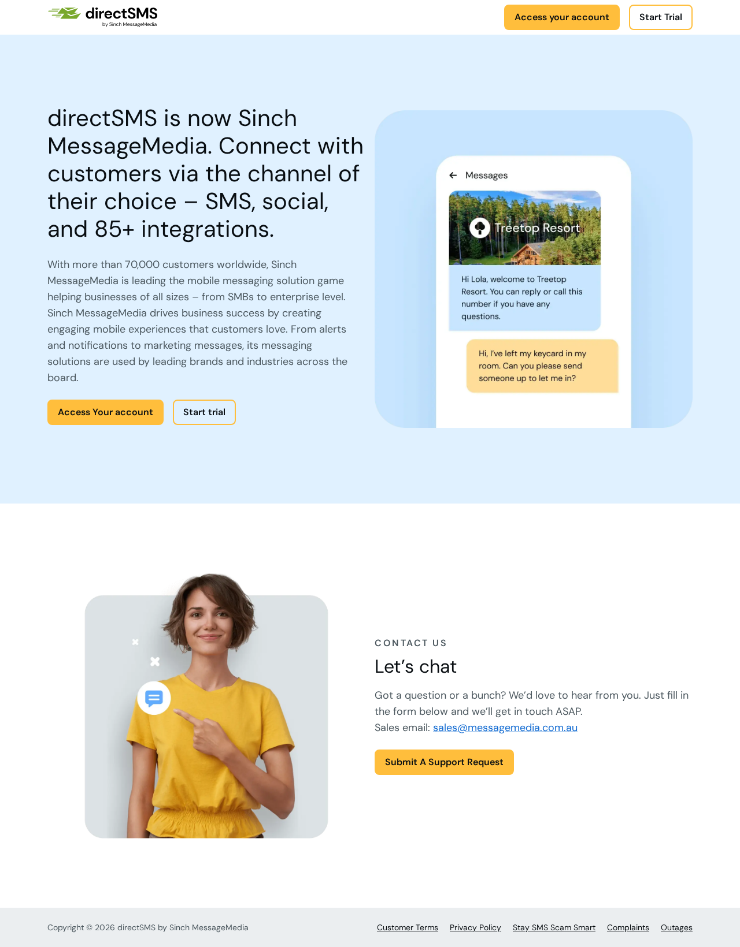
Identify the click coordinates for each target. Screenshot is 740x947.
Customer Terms (407, 927)
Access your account (562, 17)
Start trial (204, 412)
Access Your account (105, 412)
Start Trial (660, 17)
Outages (677, 927)
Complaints (628, 927)
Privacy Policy (475, 927)
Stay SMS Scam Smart (554, 927)
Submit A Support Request (444, 762)
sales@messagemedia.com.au (505, 728)
